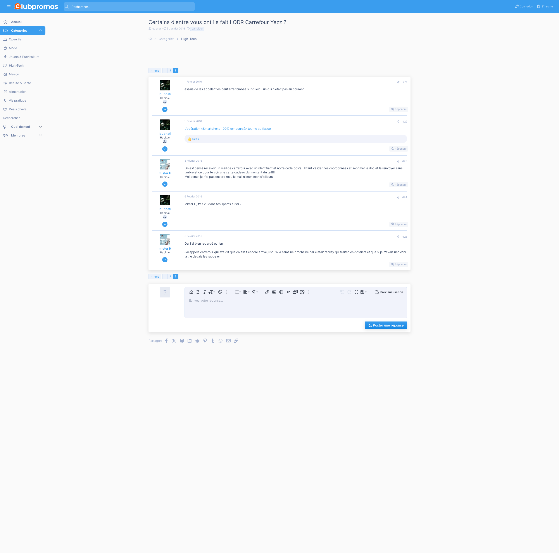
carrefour (197, 28)
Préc (156, 70)
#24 (404, 197)
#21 (405, 82)
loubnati (157, 28)
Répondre (401, 109)
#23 (404, 161)
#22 (404, 121)
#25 (404, 236)
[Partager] (398, 82)
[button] (8, 6)
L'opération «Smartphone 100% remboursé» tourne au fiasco (228, 128)
